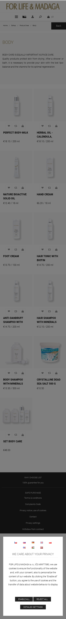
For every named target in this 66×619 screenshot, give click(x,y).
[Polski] (50, 542)
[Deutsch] (33, 542)
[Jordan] (33, 547)
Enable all (24, 599)
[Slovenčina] (24, 542)
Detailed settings (33, 607)
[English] (41, 542)
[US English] (24, 547)
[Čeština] (15, 542)
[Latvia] (41, 547)
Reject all (42, 599)
